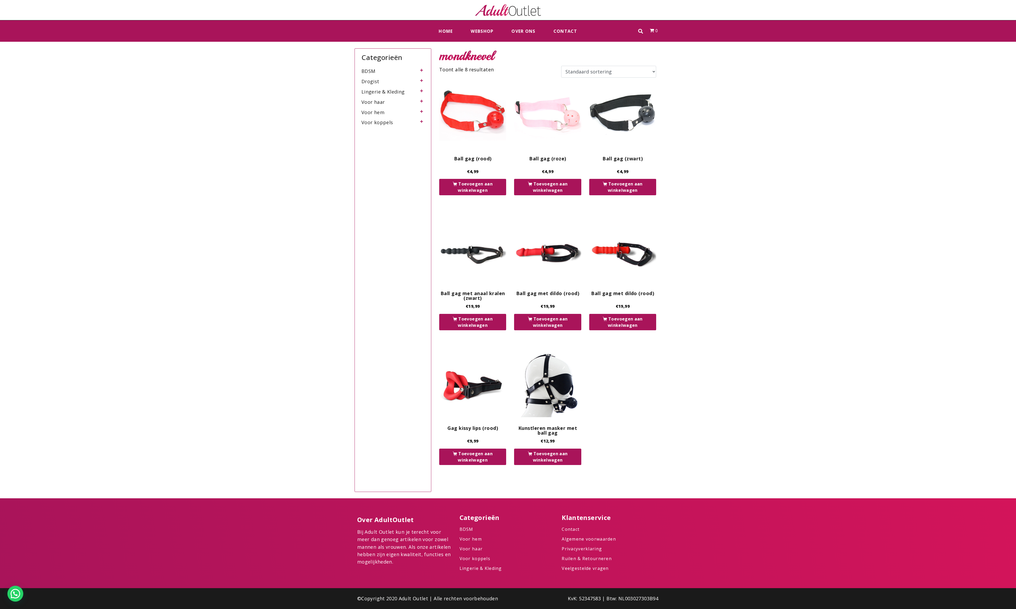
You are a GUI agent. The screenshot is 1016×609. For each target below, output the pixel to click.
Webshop (482, 31)
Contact (565, 31)
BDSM (368, 71)
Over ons (523, 31)
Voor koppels (377, 122)
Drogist (370, 81)
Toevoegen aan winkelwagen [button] (475, 187)
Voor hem (372, 112)
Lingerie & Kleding (383, 92)
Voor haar (373, 102)
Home (446, 31)
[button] (640, 31)
